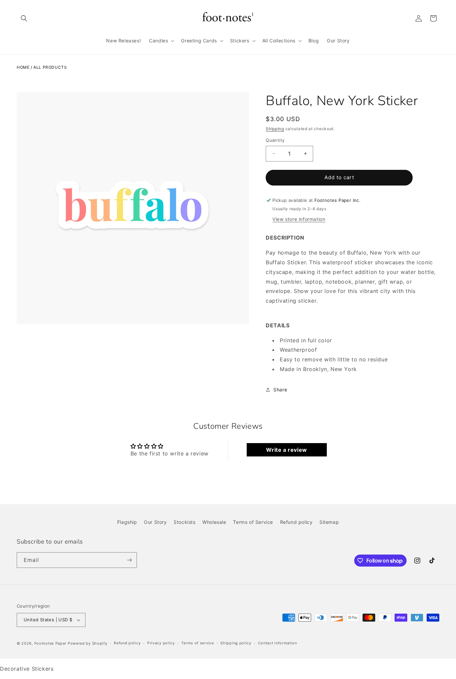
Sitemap (329, 522)
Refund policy (296, 522)
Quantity (275, 140)
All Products (50, 67)
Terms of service (197, 643)
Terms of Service (253, 522)
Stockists (184, 522)
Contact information (277, 643)
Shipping (275, 128)
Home (23, 67)
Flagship (127, 522)
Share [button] (280, 389)
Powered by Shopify (87, 643)
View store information (298, 219)
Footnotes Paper (50, 643)
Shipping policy (235, 643)
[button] (24, 18)
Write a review (286, 449)
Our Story (155, 522)
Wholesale (214, 522)
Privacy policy (161, 643)
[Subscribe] (129, 560)
